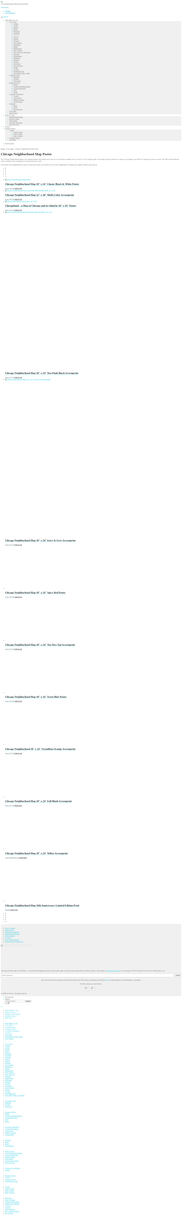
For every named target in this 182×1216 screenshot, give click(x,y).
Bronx (15, 30)
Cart (7, 1003)
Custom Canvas (14, 138)
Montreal (16, 77)
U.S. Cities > (9, 1025)
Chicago (16, 35)
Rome (15, 92)
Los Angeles (17, 43)
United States (17, 102)
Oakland (16, 54)
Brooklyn (16, 31)
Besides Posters (10, 128)
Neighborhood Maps (16, 117)
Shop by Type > (10, 1012)
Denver (15, 37)
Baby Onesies (18, 136)
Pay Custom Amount (12, 940)
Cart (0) (5, 16)
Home (3, 149)
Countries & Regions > (12, 1031)
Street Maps (13, 121)
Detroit (15, 39)
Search (178, 975)
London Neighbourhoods (21, 87)
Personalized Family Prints (14, 1037)
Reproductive (17, 109)
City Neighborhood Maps (13, 1153)
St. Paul (16, 69)
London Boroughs (19, 88)
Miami (15, 47)
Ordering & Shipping (12, 932)
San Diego (17, 64)
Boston (15, 28)
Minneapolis (17, 49)
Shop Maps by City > (12, 1010)
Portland (16, 60)
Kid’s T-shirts (17, 134)
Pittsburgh (16, 58)
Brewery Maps (14, 119)
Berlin (15, 85)
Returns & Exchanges (12, 934)
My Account (9, 997)
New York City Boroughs (22, 52)
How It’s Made (10, 928)
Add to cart (18, 188)
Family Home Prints (11, 1161)
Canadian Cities (14, 75)
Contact (7, 11)
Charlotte (16, 33)
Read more (18, 806)
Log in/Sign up (10, 13)
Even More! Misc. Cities (21, 73)
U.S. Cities (13, 22)
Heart (15, 107)
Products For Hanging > (13, 1014)
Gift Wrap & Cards (11, 1181)
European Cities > (11, 1029)
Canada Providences (12, 1129)
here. (107, 980)
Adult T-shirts (18, 132)
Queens (16, 62)
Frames (7, 126)
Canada (16, 96)
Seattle (15, 68)
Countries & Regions (16, 94)
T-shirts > (8, 1178)
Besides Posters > (11, 1016)
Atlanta (15, 24)
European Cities (14, 83)
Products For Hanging (12, 1168)
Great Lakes (17, 98)
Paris (15, 90)
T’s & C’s (8, 938)
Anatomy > (9, 1033)
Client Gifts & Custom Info (14, 942)
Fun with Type (14, 125)
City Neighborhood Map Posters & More (14, 4)
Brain (15, 106)
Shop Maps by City (11, 20)
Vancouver (17, 81)
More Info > (9, 1018)
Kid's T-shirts (9, 1191)
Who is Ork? (9, 930)
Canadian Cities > (11, 1027)
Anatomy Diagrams (15, 123)
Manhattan (17, 45)
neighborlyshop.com (113, 971)
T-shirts (11, 130)
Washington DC (18, 71)
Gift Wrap (12, 140)
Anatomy (12, 104)
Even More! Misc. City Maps (15, 1095)
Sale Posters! (13, 113)
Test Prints (12, 111)
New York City (10, 1074)
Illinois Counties (18, 100)
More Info (8, 1198)
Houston (16, 41)
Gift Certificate (10, 936)
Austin (15, 26)
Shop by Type (9, 115)
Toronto (16, 79)
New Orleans (17, 50)
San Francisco (18, 66)
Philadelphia (17, 56)
